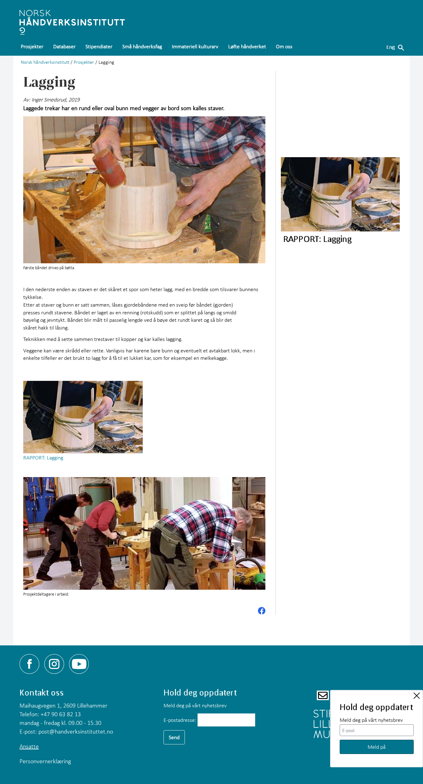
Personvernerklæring (45, 761)
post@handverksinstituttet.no (75, 731)
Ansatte (29, 746)
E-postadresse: (180, 720)
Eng (390, 47)
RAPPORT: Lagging (43, 457)
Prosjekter (84, 62)
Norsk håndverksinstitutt (45, 62)
